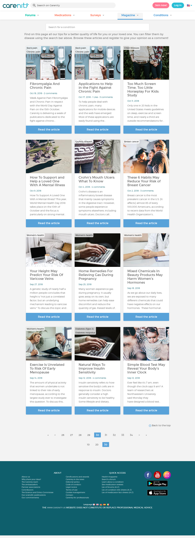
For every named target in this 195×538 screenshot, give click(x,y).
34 (131, 434)
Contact (69, 495)
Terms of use (71, 490)
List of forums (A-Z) (110, 487)
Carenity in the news (75, 479)
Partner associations (31, 487)
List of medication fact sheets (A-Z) (117, 492)
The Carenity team (30, 482)
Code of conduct (73, 484)
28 (80, 434)
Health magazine (109, 477)
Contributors (27, 490)
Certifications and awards (77, 477)
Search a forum (109, 479)
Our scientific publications (34, 495)
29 (88, 434)
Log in (178, 5)
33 (122, 434)
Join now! (161, 5)
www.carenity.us (56, 507)
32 (114, 434)
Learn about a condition (113, 482)
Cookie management (75, 492)
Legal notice (71, 487)
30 (97, 434)
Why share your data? (31, 479)
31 (106, 434)
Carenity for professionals (77, 497)
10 (88, 444)
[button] (32, 16)
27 (71, 434)
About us (26, 477)
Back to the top (161, 425)
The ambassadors (30, 484)
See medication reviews (112, 484)
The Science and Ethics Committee (37, 492)
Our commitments (30, 497)
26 (62, 434)
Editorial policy (73, 482)
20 (96, 444)
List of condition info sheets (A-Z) (117, 490)
